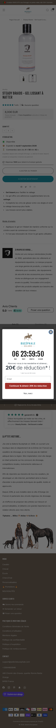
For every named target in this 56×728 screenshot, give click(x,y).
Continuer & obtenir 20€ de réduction (28, 386)
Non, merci (28, 393)
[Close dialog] (51, 332)
